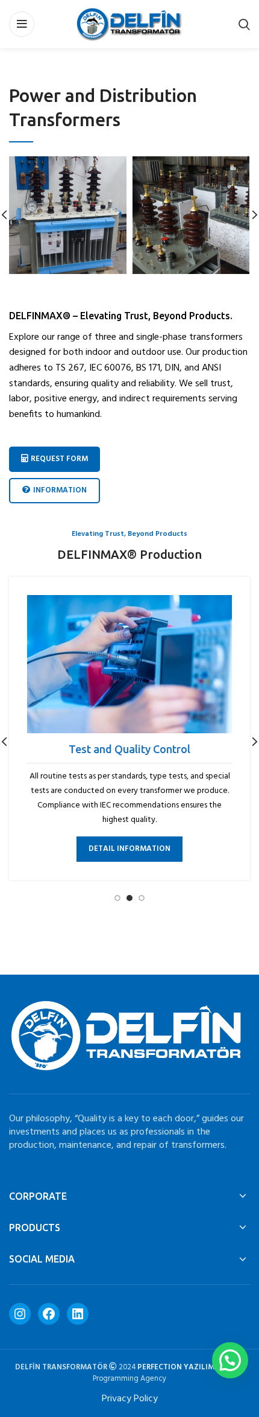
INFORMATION (60, 490)
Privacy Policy (130, 1399)
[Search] (244, 24)
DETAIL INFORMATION (129, 848)
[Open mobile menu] (21, 24)
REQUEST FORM (59, 459)
